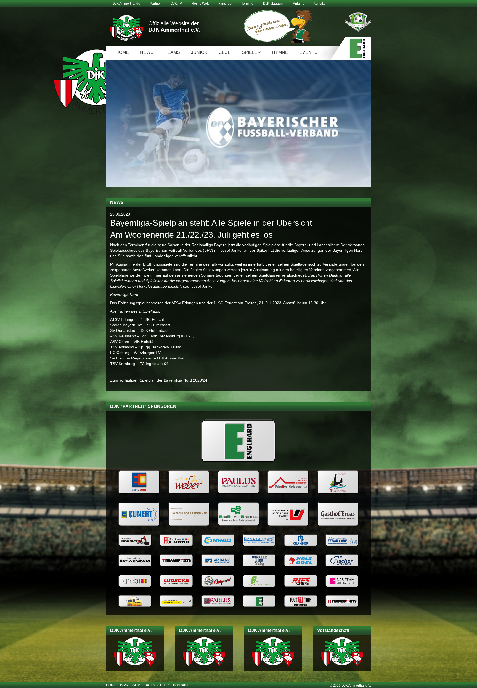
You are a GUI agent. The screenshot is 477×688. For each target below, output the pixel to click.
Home (122, 52)
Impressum (130, 685)
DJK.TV (176, 4)
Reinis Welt (200, 4)
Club (225, 52)
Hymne (280, 52)
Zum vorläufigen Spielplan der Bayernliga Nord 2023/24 (158, 380)
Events (308, 52)
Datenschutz (156, 685)
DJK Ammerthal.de (126, 4)
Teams (172, 52)
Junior (199, 52)
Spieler (251, 52)
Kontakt (319, 4)
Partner (155, 4)
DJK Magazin (273, 4)
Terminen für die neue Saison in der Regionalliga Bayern (177, 245)
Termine (247, 4)
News (146, 52)
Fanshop (225, 4)
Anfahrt (298, 4)
